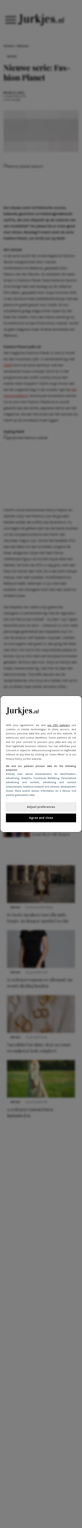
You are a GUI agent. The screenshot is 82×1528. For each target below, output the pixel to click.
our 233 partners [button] (58, 725)
